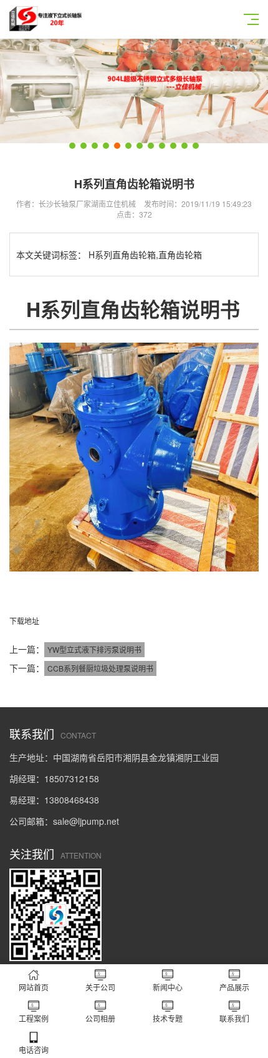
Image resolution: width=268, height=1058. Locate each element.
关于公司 (100, 987)
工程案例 (34, 1018)
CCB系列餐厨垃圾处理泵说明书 (100, 668)
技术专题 (168, 1018)
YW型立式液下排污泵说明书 (94, 649)
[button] (72, 146)
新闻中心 (168, 987)
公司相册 (100, 1018)
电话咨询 (34, 1049)
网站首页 (34, 987)
